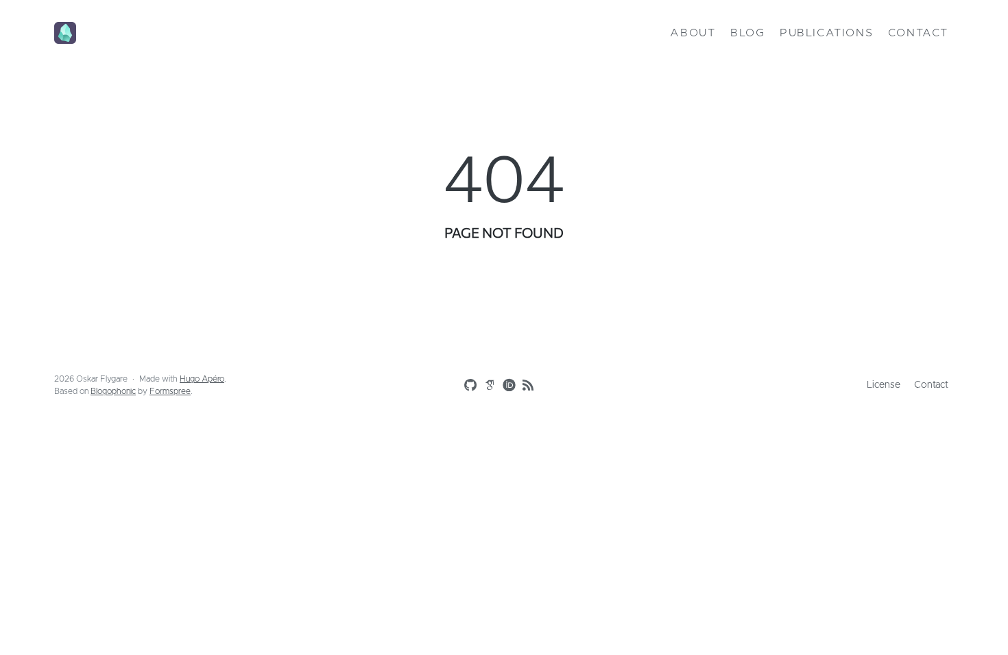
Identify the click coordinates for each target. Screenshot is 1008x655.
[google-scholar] (486, 384)
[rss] (525, 385)
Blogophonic (113, 391)
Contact (918, 32)
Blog (747, 32)
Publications (826, 32)
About (692, 32)
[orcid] (506, 384)
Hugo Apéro (202, 379)
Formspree (170, 391)
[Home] (202, 33)
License (883, 385)
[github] (467, 385)
